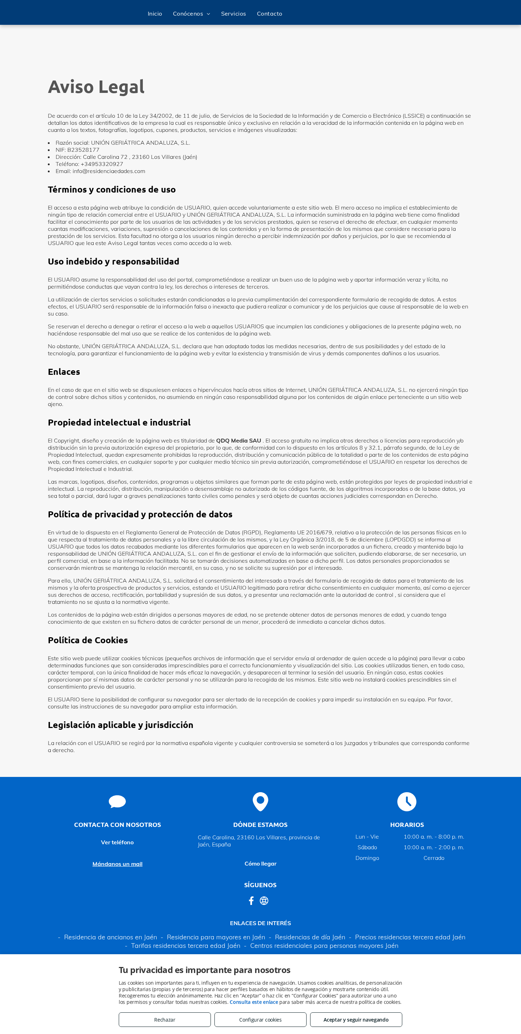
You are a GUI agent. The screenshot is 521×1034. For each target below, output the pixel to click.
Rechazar (164, 1019)
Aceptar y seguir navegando (356, 1019)
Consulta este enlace (254, 1002)
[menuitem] (155, 13)
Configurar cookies (260, 1019)
